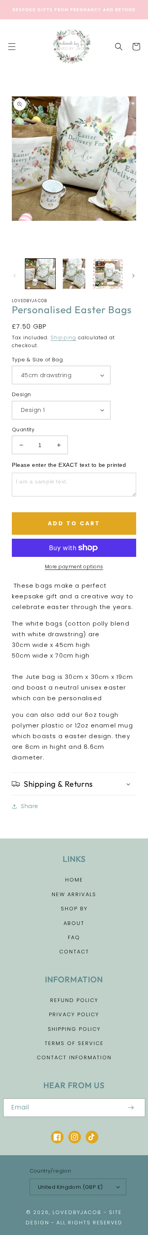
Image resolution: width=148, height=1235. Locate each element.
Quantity (23, 429)
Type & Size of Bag (37, 359)
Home (74, 879)
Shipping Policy (74, 1029)
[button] (12, 46)
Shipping (64, 337)
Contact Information (74, 1057)
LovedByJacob (76, 1212)
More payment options (74, 566)
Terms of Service (74, 1043)
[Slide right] (133, 275)
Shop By (74, 908)
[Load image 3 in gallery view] (108, 274)
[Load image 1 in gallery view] (40, 274)
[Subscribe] (131, 1107)
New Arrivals (74, 894)
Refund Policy (74, 1000)
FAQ (74, 937)
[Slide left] (14, 275)
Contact (74, 951)
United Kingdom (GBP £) (70, 1187)
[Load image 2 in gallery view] (74, 274)
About (74, 923)
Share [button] (29, 806)
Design (21, 394)
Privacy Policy (74, 1014)
